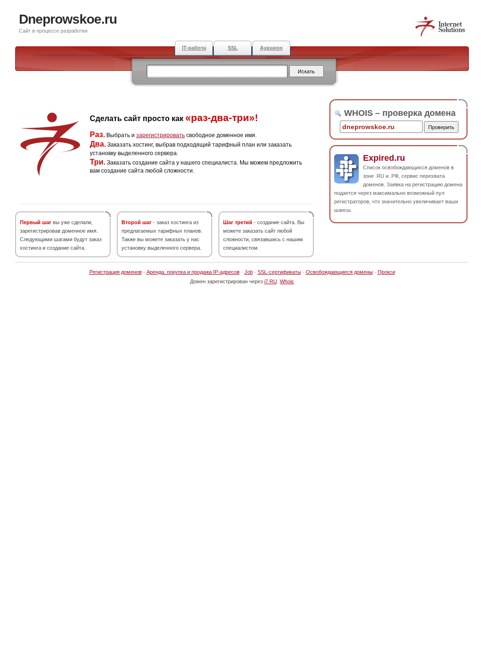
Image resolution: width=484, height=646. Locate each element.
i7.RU (270, 281)
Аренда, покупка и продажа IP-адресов (193, 272)
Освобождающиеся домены (339, 272)
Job (248, 272)
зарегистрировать (160, 135)
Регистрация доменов (115, 272)
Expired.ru (384, 158)
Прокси (386, 272)
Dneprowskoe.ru (68, 19)
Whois (287, 281)
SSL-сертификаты (279, 272)
